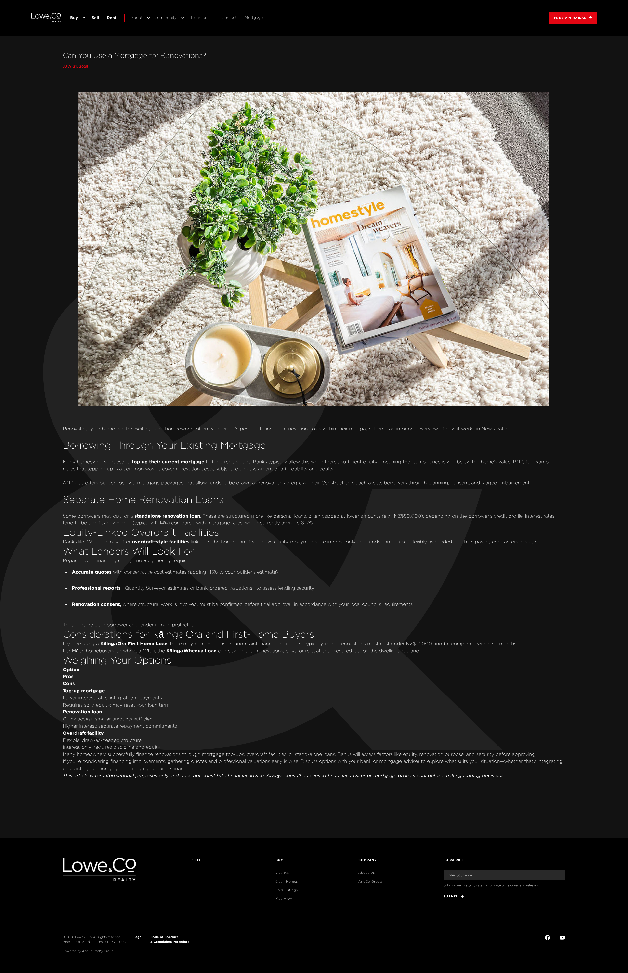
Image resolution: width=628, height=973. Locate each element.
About (137, 17)
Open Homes (286, 881)
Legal (138, 937)
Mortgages (255, 17)
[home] (46, 18)
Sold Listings (286, 890)
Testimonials (202, 17)
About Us (366, 872)
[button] (77, 18)
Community (165, 17)
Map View (283, 898)
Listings (282, 872)
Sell (95, 17)
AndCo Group (370, 881)
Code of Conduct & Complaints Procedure (169, 939)
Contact (229, 17)
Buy (74, 17)
